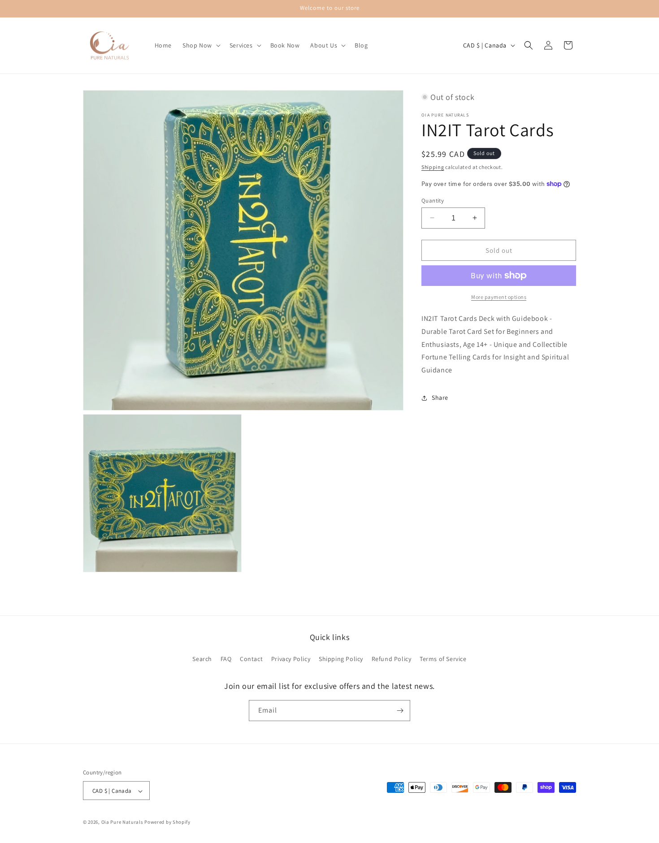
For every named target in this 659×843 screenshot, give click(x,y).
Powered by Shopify (167, 822)
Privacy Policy (290, 659)
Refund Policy (392, 659)
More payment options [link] (498, 297)
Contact (251, 659)
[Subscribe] (400, 710)
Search (202, 659)
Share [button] (440, 397)
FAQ (226, 659)
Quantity (432, 200)
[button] (200, 45)
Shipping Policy (341, 659)
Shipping (432, 167)
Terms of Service (443, 659)
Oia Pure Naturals (122, 822)
